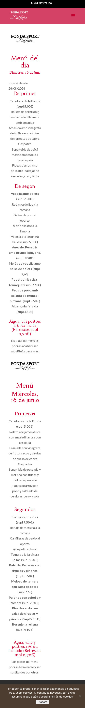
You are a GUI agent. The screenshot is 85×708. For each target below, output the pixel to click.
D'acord (42, 701)
